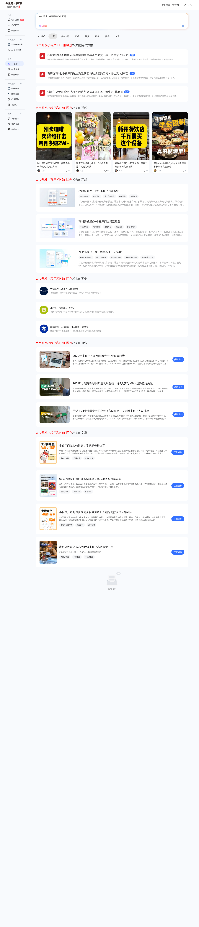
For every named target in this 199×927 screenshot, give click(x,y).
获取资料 (178, 359)
